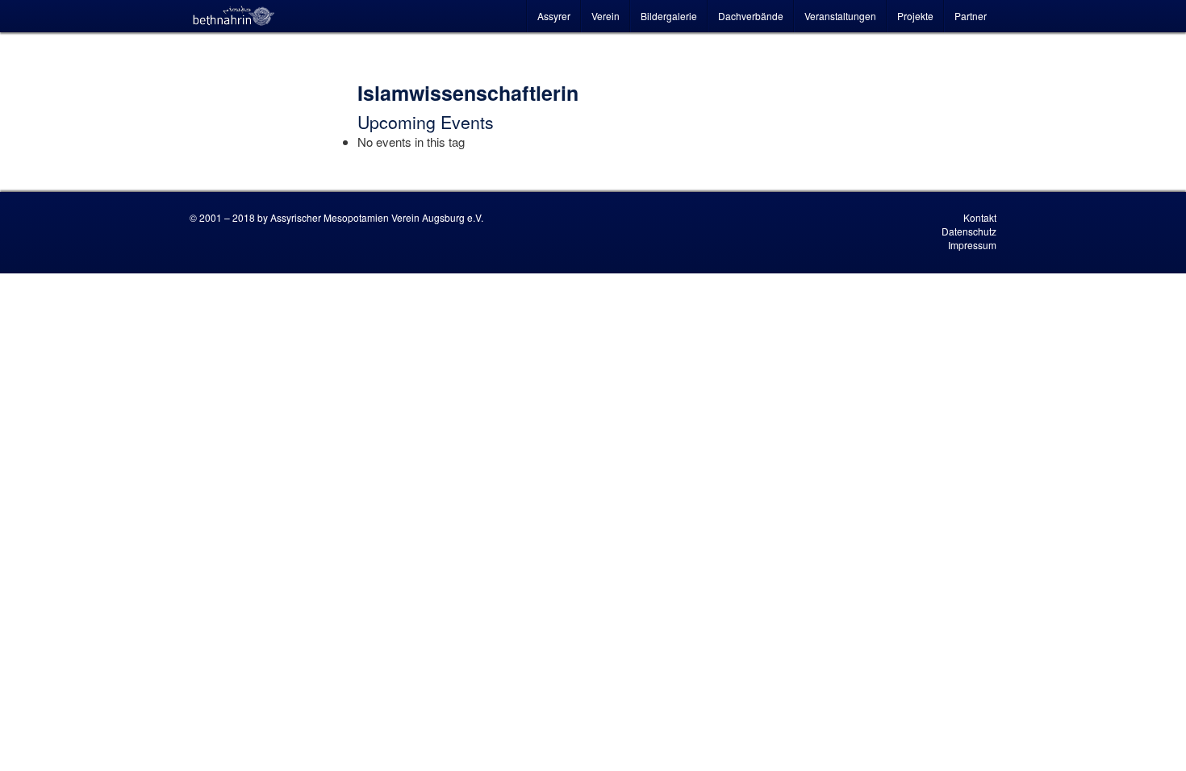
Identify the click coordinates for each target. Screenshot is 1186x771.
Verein (605, 16)
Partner (970, 16)
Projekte (915, 16)
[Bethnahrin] (234, 16)
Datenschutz (969, 231)
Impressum (972, 245)
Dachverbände (750, 16)
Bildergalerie (669, 16)
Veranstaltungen (840, 16)
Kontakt (979, 217)
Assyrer (553, 16)
